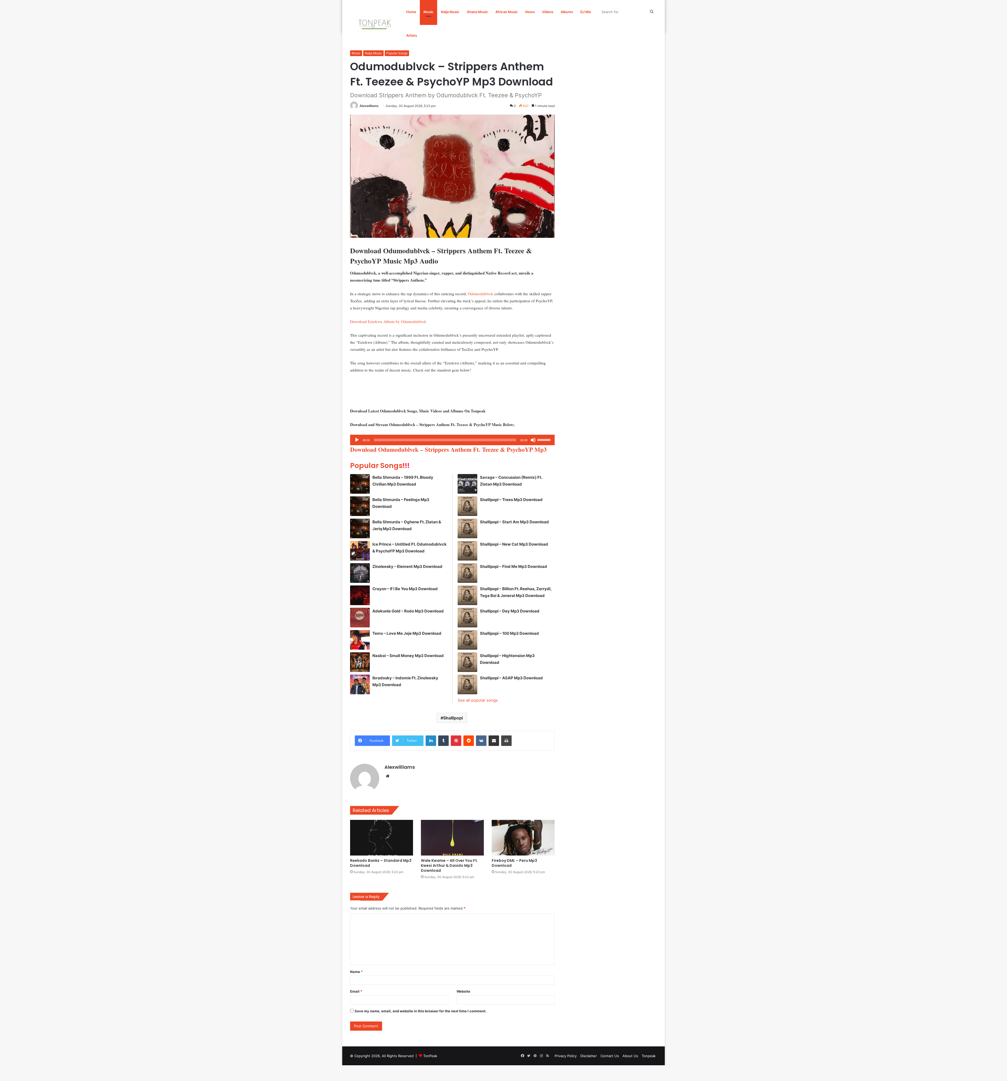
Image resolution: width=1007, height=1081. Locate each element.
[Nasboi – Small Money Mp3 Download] (360, 662)
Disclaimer (588, 1056)
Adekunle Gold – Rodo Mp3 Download (408, 611)
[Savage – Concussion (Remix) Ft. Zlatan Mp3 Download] (467, 484)
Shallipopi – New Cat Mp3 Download (514, 544)
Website (463, 991)
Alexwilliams (369, 106)
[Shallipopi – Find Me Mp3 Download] (467, 573)
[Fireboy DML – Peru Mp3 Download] (523, 837)
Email (356, 991)
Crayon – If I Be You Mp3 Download (405, 588)
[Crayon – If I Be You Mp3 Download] (360, 595)
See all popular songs (478, 700)
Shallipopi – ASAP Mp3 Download (511, 677)
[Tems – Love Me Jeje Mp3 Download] (360, 640)
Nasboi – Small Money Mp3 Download (408, 655)
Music (428, 12)
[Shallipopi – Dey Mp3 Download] (467, 617)
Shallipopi (453, 717)
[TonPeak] (375, 23)
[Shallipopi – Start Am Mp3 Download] (467, 528)
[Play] (357, 440)
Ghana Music (477, 12)
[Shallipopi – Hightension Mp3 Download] (467, 662)
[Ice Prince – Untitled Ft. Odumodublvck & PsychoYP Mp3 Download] (360, 551)
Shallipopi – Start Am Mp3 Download (514, 521)
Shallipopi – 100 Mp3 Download (509, 633)
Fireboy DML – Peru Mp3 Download (514, 863)
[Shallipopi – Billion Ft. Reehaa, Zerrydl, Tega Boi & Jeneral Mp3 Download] (467, 595)
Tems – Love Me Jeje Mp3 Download (406, 633)
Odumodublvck (480, 293)
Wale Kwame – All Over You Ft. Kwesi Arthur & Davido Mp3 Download (449, 865)
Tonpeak (649, 1056)
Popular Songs (397, 53)
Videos (547, 12)
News (530, 12)
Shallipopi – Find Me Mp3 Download (513, 566)
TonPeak (430, 1056)
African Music (506, 12)
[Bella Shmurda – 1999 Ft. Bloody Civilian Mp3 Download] (360, 484)
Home (411, 12)
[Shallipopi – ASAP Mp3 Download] (467, 684)
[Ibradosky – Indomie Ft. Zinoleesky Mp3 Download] (360, 684)
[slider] (544, 439)
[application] (452, 440)
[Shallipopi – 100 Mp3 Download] (467, 640)
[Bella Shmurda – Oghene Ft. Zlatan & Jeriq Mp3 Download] (360, 528)
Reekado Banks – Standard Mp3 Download (380, 863)
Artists (411, 35)
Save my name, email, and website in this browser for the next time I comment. (420, 1011)
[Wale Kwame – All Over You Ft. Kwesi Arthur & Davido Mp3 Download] (452, 837)
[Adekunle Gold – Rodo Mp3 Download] (360, 617)
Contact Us (610, 1056)
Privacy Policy (566, 1056)
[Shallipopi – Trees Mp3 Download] (467, 506)
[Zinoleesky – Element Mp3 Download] (360, 573)
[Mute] (533, 440)
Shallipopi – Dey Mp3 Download (509, 611)
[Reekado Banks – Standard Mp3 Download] (381, 837)
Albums (567, 12)
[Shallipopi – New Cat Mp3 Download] (467, 551)
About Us (630, 1056)
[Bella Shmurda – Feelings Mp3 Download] (360, 506)
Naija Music (450, 12)
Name (356, 972)
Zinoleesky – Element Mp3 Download (407, 566)
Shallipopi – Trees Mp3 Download (511, 499)
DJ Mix (585, 12)
